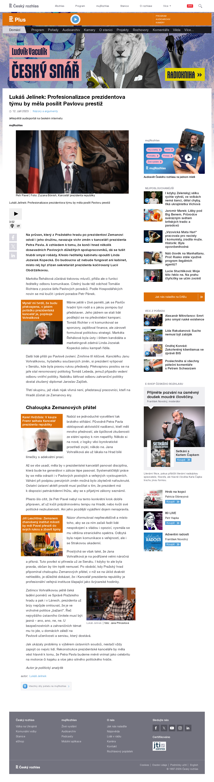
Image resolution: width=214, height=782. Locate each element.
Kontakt (112, 746)
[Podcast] (12, 226)
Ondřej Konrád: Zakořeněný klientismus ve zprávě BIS (184, 349)
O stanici (106, 30)
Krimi (168, 150)
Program (80, 6)
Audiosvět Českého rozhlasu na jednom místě (169, 177)
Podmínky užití (178, 765)
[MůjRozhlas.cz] (16, 125)
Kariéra (111, 741)
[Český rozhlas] (24, 6)
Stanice (124, 6)
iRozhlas (59, 6)
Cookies (144, 765)
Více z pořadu (155, 310)
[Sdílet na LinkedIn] (13, 255)
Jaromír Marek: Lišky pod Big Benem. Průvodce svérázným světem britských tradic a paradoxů (183, 218)
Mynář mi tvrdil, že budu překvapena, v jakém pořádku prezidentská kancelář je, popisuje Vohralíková (39, 310)
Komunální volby (26, 731)
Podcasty (67, 736)
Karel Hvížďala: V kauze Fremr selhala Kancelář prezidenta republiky (39, 420)
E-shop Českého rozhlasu (164, 383)
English (194, 765)
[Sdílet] (18, 226)
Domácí (14, 30)
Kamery (160, 22)
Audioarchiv (163, 19)
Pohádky (152, 156)
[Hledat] (200, 6)
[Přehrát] (15, 214)
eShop (20, 741)
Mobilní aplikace (71, 741)
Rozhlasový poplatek (120, 751)
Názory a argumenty (45, 111)
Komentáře (161, 30)
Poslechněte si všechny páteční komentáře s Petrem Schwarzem (182, 364)
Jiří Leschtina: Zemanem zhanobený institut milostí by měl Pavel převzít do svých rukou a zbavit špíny (41, 524)
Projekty (123, 30)
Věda (176, 30)
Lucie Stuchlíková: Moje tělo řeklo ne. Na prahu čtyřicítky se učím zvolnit (183, 274)
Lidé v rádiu (114, 736)
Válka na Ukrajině (26, 726)
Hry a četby (153, 150)
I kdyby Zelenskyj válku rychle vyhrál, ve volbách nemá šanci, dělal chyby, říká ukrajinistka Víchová (183, 198)
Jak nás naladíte (117, 726)
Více (189, 30)
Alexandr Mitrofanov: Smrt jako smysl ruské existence (184, 317)
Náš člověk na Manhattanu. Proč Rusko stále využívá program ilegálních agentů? (184, 259)
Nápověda (113, 731)
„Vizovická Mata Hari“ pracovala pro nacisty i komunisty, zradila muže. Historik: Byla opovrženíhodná (183, 239)
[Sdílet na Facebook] (13, 237)
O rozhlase (146, 6)
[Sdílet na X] (13, 246)
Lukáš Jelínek (37, 676)
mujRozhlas (102, 6)
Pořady (53, 30)
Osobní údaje (159, 765)
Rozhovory (141, 30)
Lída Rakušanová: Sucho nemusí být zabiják (183, 332)
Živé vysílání (153, 162)
